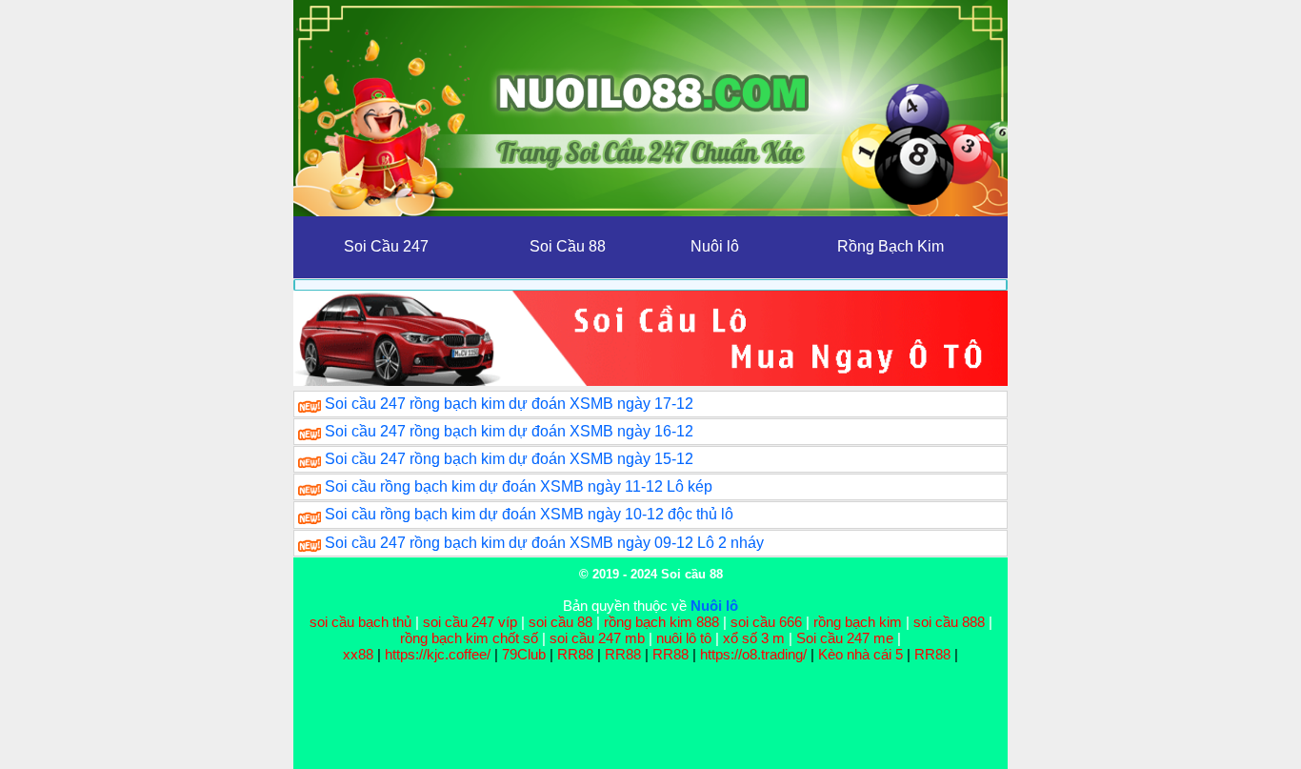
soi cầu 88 (560, 622)
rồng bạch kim (857, 622)
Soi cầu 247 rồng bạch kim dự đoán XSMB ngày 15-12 (509, 459)
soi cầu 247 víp (470, 622)
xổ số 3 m (754, 638)
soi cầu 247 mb (597, 638)
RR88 (575, 654)
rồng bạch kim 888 (661, 622)
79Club (524, 654)
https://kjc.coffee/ (437, 654)
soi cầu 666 (766, 622)
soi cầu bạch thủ (360, 622)
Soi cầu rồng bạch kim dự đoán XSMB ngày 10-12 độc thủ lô (529, 514)
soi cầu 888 (949, 622)
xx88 (360, 654)
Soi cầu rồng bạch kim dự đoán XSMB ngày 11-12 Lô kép (518, 486)
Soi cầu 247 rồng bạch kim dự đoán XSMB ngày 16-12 (509, 431)
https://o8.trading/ (753, 654)
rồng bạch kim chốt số (469, 638)
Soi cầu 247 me (844, 638)
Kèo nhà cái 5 (860, 654)
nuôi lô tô (683, 638)
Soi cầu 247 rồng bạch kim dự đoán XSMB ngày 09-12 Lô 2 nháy (544, 543)
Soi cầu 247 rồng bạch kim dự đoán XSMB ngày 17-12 (509, 403)
